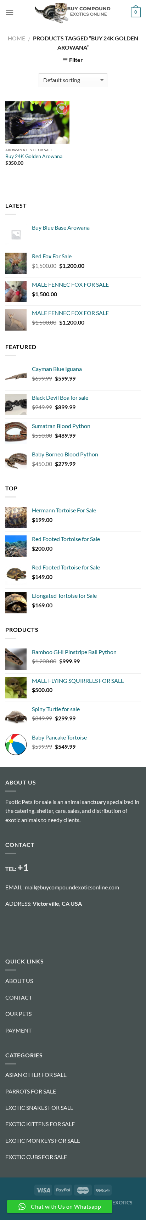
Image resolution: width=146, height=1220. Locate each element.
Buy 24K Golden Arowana (33, 156)
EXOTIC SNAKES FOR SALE (39, 1107)
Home (16, 38)
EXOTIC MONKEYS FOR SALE (42, 1140)
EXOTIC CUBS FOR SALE (36, 1156)
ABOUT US (19, 980)
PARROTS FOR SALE (30, 1091)
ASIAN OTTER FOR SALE (36, 1074)
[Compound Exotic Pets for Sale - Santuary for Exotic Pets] (72, 12)
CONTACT (18, 997)
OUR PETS (18, 1013)
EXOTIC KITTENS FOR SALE (40, 1123)
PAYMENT (18, 1030)
